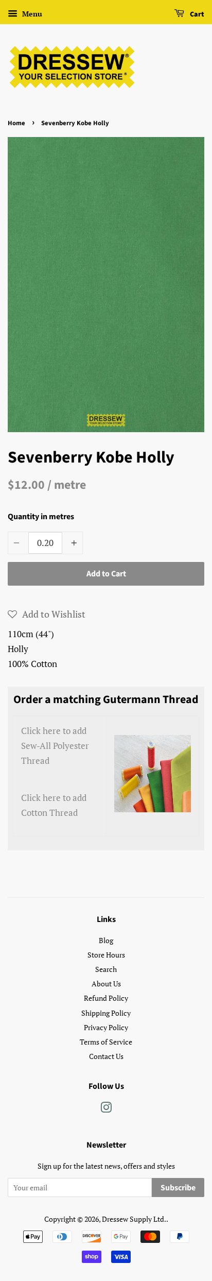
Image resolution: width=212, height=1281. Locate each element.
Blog (106, 940)
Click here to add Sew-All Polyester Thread (55, 745)
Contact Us (106, 1056)
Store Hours (106, 955)
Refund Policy (106, 998)
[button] (46, 614)
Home (16, 123)
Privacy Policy (106, 1027)
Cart (196, 14)
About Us (106, 983)
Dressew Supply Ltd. (134, 1219)
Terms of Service (106, 1042)
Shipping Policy (106, 1013)
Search (106, 969)
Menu (31, 14)
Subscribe (178, 1187)
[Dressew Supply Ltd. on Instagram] (106, 1109)
